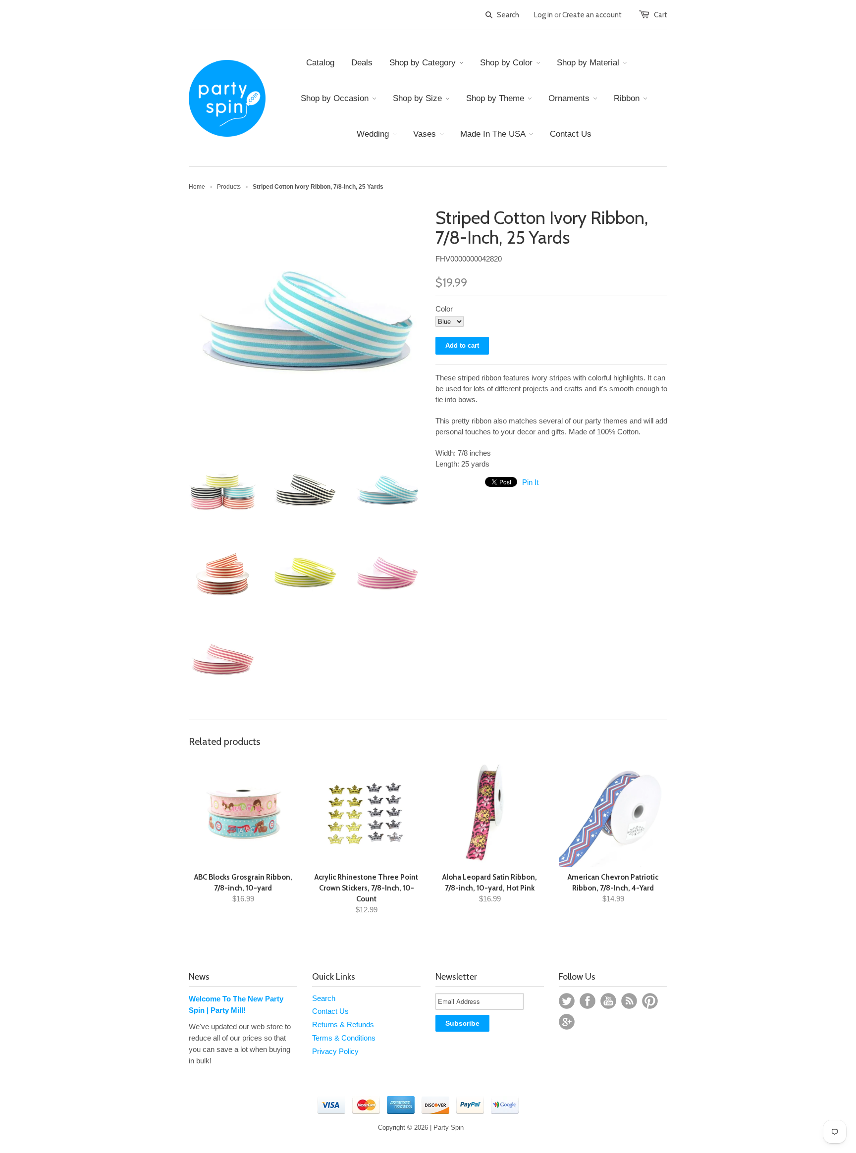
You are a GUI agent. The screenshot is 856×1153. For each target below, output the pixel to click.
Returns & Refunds (343, 1024)
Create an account (592, 14)
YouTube (608, 1001)
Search (323, 998)
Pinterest (650, 1001)
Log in (543, 14)
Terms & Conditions (343, 1038)
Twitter (567, 1001)
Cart (660, 14)
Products (229, 186)
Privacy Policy (335, 1051)
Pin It (530, 482)
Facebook (587, 1001)
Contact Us (330, 1011)
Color (444, 309)
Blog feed (629, 1001)
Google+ (567, 1022)
